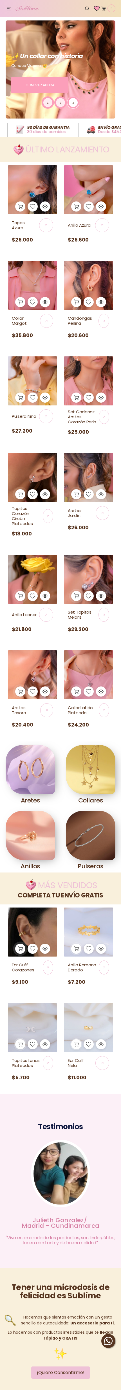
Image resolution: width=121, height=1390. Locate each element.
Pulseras (90, 866)
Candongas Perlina (80, 320)
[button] (9, 9)
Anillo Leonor (24, 615)
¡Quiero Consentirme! (60, 1372)
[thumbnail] (48, 102)
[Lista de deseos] (97, 8)
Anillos (30, 866)
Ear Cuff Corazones (23, 967)
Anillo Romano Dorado (82, 967)
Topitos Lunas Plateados (26, 1062)
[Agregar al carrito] (20, 206)
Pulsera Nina (24, 416)
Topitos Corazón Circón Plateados (22, 515)
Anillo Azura (79, 225)
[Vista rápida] (45, 206)
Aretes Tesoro (19, 710)
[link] (32, 189)
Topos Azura (18, 225)
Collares (90, 800)
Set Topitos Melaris (79, 614)
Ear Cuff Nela (76, 1062)
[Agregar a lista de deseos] (33, 206)
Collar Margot (19, 320)
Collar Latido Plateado (80, 710)
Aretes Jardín (74, 512)
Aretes (30, 800)
